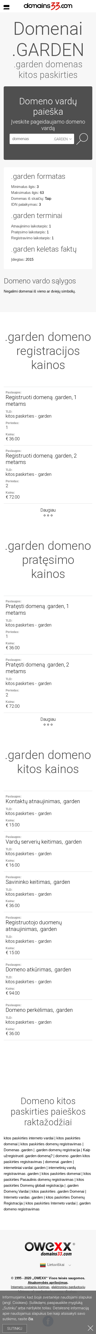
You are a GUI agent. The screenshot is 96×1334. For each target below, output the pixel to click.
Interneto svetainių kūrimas (30, 1287)
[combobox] (63, 139)
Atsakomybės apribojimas (47, 1282)
